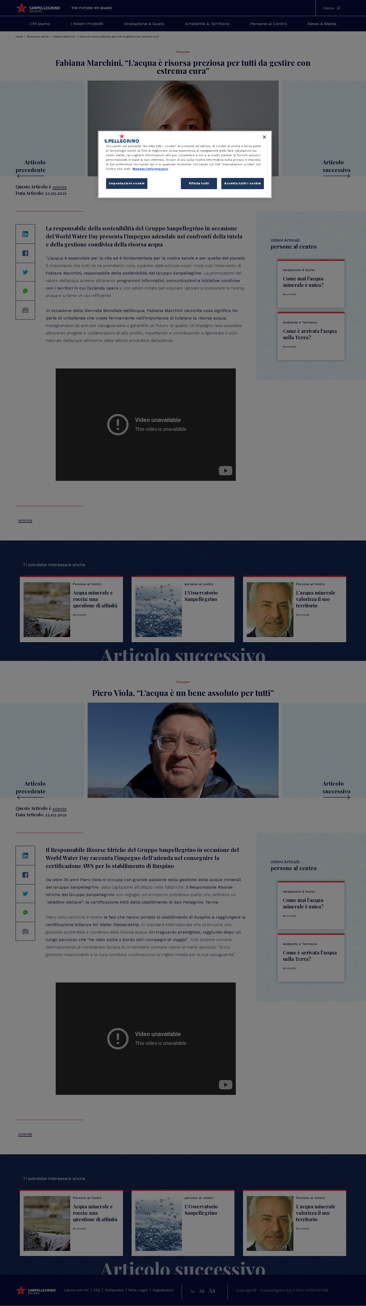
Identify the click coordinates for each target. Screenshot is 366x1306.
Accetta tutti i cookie (242, 183)
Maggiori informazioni (150, 169)
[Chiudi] (264, 137)
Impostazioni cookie (127, 183)
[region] (185, 164)
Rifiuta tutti (199, 183)
